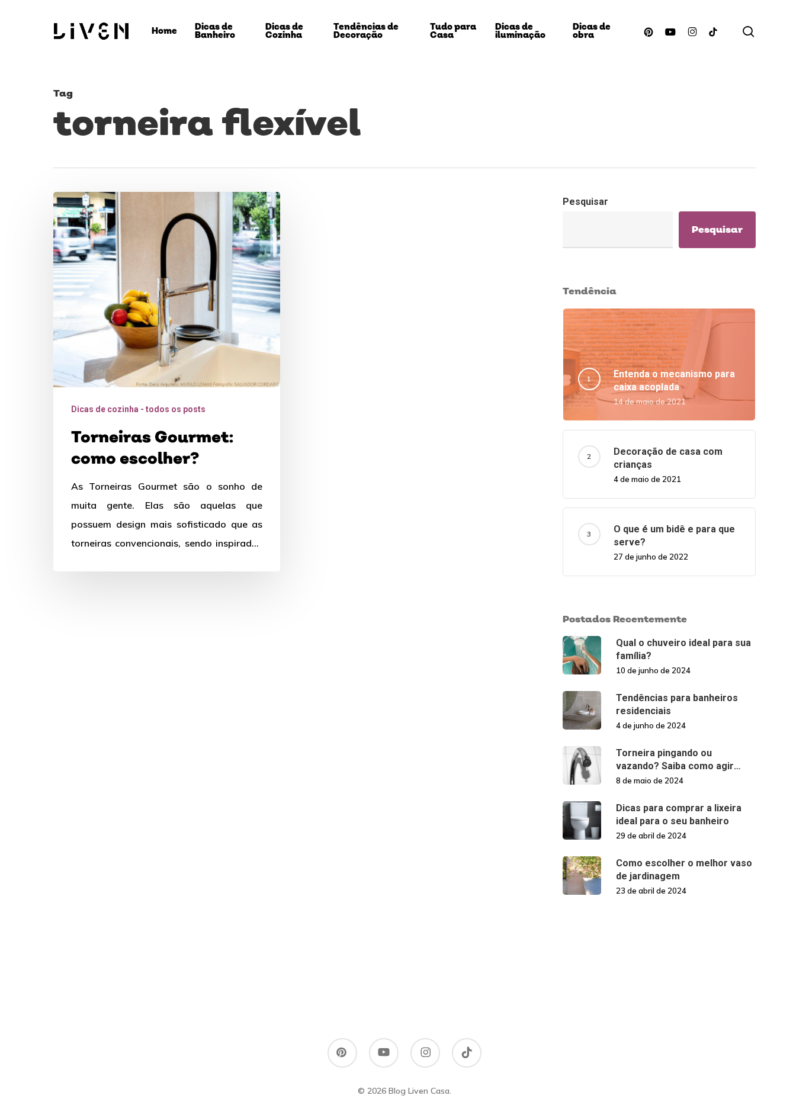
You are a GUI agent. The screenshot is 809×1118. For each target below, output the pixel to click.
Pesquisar (585, 201)
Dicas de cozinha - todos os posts (138, 409)
